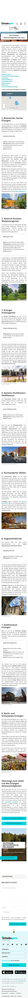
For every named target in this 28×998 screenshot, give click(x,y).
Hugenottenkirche (6, 83)
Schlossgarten (5, 78)
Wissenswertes (6, 953)
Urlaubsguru (5, 949)
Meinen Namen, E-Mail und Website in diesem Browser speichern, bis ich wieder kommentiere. (14, 918)
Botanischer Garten (6, 74)
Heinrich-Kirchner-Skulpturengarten (10, 76)
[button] (14, 965)
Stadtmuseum (5, 85)
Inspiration (5, 956)
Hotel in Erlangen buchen (13, 818)
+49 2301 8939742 (21, 981)
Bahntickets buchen (13, 823)
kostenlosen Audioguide (11, 801)
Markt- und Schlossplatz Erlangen (10, 86)
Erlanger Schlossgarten (20, 191)
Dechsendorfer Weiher (7, 81)
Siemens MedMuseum (7, 79)
